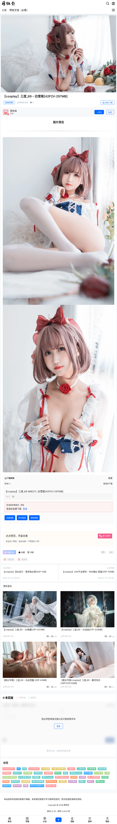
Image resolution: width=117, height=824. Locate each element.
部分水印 (17, 785)
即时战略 (88, 773)
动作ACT (17, 773)
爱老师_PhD (51, 781)
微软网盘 (34, 518)
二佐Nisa (81, 768)
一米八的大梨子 (58, 768)
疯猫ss (82, 781)
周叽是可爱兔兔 (9, 777)
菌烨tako (100, 781)
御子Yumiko (48, 777)
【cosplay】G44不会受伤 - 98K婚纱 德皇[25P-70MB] (88, 571)
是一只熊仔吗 (93, 777)
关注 (100, 112)
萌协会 (66, 805)
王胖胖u (62, 781)
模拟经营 (15, 781)
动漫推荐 (48, 773)
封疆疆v (36, 777)
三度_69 (71, 768)
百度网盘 (10, 518)
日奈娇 (82, 777)
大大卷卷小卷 (24, 777)
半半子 (58, 773)
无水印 (74, 777)
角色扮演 (7, 785)
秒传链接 (22, 518)
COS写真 (9, 102)
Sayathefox (34, 768)
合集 (107, 773)
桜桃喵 (6, 781)
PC (18, 768)
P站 (24, 768)
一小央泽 (45, 768)
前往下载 (109, 103)
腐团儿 (90, 781)
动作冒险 (27, 773)
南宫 (65, 773)
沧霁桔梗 (25, 781)
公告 (4, 10)
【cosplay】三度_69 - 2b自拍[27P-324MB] (81, 629)
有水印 (105, 777)
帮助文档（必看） (19, 10)
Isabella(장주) (8, 768)
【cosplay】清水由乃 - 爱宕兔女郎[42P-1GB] (24, 571)
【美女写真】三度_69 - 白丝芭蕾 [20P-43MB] (25, 680)
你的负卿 (102, 768)
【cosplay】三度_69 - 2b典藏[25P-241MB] (24, 629)
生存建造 (72, 781)
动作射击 (38, 773)
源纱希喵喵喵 (37, 781)
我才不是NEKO (62, 777)
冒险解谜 (7, 773)
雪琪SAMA (50, 785)
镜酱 (26, 785)
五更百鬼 (91, 768)
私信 (110, 112)
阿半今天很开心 (37, 785)
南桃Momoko (76, 773)
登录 (25, 508)
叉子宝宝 (98, 773)
